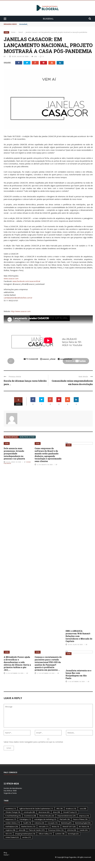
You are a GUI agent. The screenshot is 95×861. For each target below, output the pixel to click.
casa (83, 808)
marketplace (11, 826)
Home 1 (6, 855)
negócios (10, 830)
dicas (56, 812)
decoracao (43, 812)
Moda (55, 826)
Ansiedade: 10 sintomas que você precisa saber (38, 24)
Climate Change (12, 812)
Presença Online (55, 830)
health (27, 823)
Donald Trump (70, 812)
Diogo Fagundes (70, 857)
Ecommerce (30, 816)
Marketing (66, 823)
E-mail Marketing (13, 816)
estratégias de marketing (45, 819)
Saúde (83, 830)
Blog (5, 853)
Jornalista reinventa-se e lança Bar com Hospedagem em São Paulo (78, 674)
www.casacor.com (11, 278)
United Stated (12, 837)
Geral (6, 32)
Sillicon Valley (45, 834)
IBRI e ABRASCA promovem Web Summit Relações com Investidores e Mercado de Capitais (79, 636)
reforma (71, 830)
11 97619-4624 (11, 783)
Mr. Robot (84, 826)
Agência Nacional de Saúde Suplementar (36, 808)
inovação (53, 823)
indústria (39, 823)
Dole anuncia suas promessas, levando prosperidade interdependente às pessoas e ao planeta (14, 453)
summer (59, 834)
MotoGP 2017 (69, 826)
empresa (84, 816)
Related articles (11, 437)
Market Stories (28, 826)
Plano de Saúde (37, 830)
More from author (27, 437)
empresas (10, 819)
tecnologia (73, 834)
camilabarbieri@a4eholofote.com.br (18, 298)
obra (22, 830)
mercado (43, 826)
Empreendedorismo (66, 816)
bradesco (71, 808)
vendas (26, 837)
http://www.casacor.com (21, 311)
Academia (10, 808)
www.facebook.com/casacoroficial (26, 281)
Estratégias (25, 819)
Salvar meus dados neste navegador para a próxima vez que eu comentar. (33, 742)
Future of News (80, 819)
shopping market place (25, 834)
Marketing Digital (82, 823)
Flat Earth (65, 819)
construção (29, 812)
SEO (8, 834)
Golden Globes (12, 823)
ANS (59, 808)
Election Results (46, 816)
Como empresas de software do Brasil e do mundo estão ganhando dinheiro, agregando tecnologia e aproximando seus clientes (48, 454)
